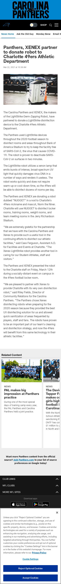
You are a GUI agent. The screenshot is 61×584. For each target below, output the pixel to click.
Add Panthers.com (24, 459)
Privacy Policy (39, 552)
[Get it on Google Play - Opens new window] (41, 506)
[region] (30, 546)
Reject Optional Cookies (30, 568)
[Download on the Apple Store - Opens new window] (18, 504)
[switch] (33, 25)
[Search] (50, 25)
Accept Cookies (30, 577)
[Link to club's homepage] (6, 23)
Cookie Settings (31, 559)
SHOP (43, 24)
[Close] (57, 512)
